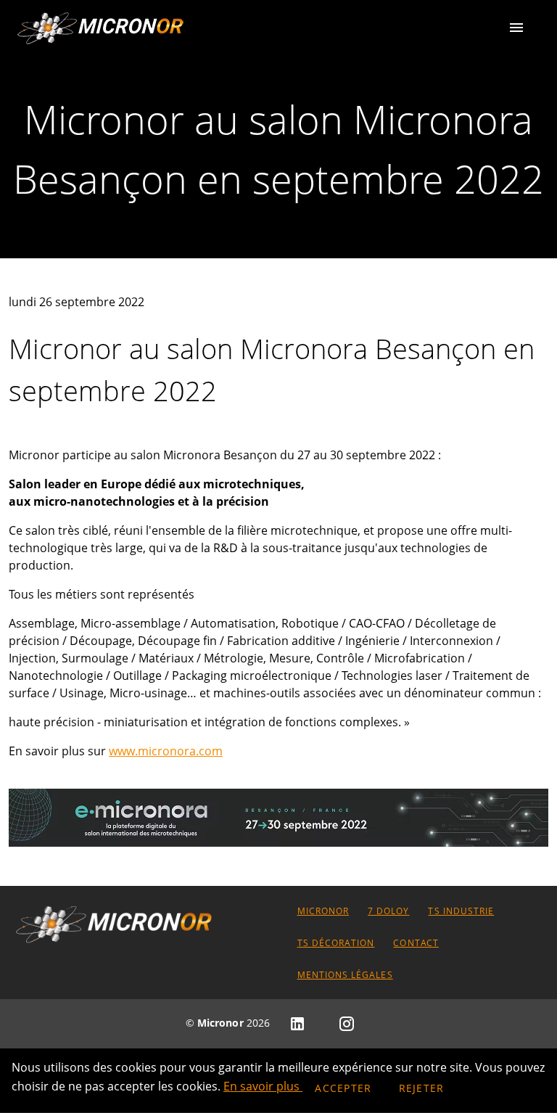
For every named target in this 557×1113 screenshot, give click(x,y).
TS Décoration (335, 943)
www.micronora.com (166, 751)
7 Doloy (389, 911)
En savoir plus (262, 1086)
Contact (416, 943)
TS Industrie (461, 911)
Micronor (323, 911)
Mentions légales (344, 975)
